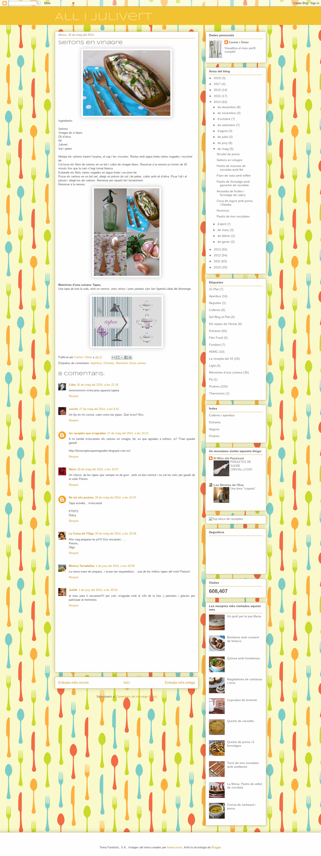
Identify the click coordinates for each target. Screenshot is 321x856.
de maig (223, 149)
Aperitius (96, 363)
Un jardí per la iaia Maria (244, 616)
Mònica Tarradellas (81, 566)
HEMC (213, 351)
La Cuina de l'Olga (81, 533)
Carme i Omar (239, 42)
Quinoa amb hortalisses (243, 658)
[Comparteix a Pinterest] (130, 357)
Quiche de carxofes (240, 721)
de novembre (227, 113)
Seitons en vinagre (229, 160)
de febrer (224, 236)
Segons (214, 429)
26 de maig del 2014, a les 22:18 (97, 384)
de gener (224, 241)
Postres (214, 386)
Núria (72, 469)
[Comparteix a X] (122, 357)
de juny (222, 143)
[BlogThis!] (118, 357)
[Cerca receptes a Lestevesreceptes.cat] (226, 519)
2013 (218, 249)
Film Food (216, 337)
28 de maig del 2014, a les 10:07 (98, 469)
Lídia (72, 384)
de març (223, 230)
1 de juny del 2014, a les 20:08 (115, 566)
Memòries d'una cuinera (131, 363)
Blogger (216, 847)
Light (212, 365)
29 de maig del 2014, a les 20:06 (115, 533)
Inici (127, 682)
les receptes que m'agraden (87, 433)
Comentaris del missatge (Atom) (136, 696)
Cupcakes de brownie (242, 700)
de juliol (223, 137)
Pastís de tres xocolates (233, 216)
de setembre (226, 125)
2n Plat (214, 289)
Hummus (223, 210)
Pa (211, 379)
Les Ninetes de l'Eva (229, 485)
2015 (218, 96)
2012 (218, 255)
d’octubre (224, 119)
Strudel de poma (228, 154)
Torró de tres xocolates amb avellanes (243, 764)
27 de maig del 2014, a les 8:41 (99, 409)
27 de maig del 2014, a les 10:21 (127, 433)
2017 (218, 84)
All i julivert (103, 17)
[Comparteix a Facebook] (126, 357)
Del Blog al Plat (219, 317)
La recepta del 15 (221, 358)
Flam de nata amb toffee (234, 175)
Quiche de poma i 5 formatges (240, 743)
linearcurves (174, 847)
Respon (73, 396)
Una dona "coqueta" (242, 488)
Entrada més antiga (180, 682)
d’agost (222, 131)
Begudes (215, 303)
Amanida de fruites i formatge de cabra (231, 193)
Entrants (109, 363)
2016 (218, 90)
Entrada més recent (73, 682)
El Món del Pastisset (229, 458)
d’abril (222, 224)
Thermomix (217, 393)
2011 (217, 261)
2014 (218, 102)
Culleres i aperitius (222, 415)
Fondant (215, 344)
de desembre (227, 107)
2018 (218, 78)
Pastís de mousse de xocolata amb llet (231, 167)
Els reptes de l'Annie (223, 324)
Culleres (214, 310)
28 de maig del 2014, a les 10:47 (115, 497)
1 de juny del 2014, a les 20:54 (98, 590)
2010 (218, 267)
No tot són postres (81, 497)
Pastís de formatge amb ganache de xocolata (233, 183)
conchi (73, 409)
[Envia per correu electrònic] (113, 357)
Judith (73, 590)
